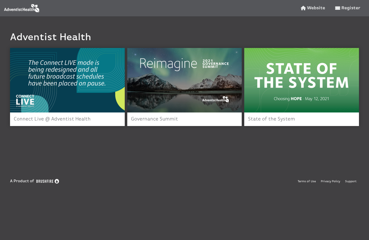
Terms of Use (307, 181)
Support (350, 181)
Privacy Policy (330, 181)
